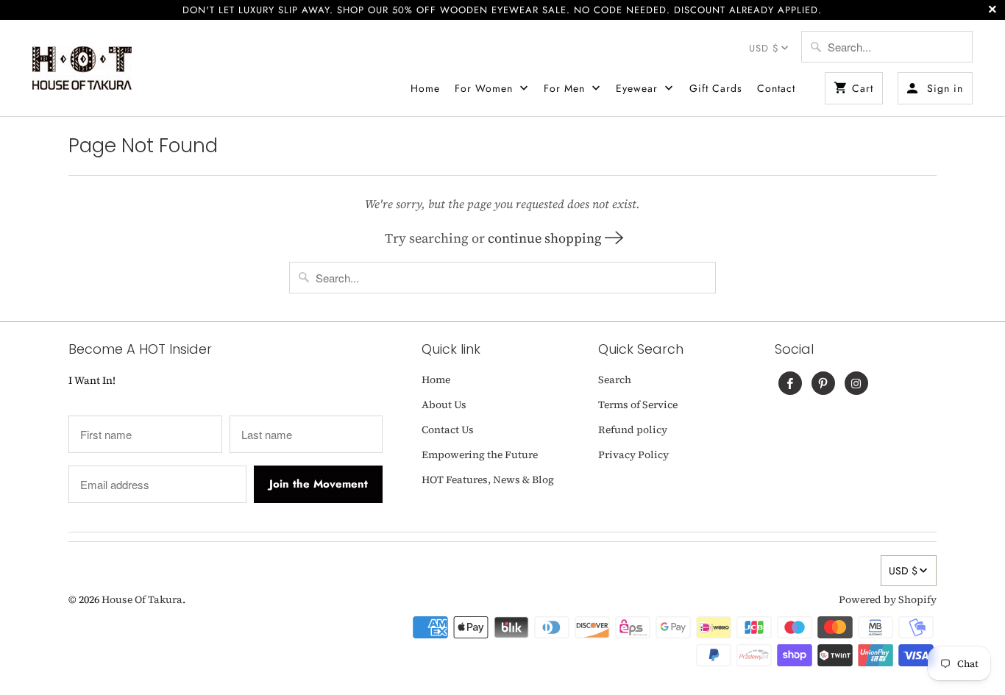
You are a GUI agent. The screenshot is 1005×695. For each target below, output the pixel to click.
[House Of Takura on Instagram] (856, 383)
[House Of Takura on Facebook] (790, 383)
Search (614, 379)
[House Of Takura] (82, 68)
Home (425, 88)
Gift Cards (715, 88)
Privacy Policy (633, 454)
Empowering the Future (480, 454)
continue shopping (546, 238)
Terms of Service (638, 404)
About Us (444, 404)
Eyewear (638, 88)
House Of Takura (142, 599)
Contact (776, 88)
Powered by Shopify (888, 599)
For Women (485, 88)
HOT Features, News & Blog (488, 479)
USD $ (764, 48)
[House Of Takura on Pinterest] (823, 383)
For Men (566, 88)
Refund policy (632, 429)
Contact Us (448, 429)
